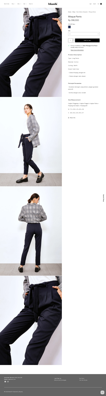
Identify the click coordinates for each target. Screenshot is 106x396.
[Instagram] (8, 381)
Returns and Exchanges (60, 380)
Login (90, 3)
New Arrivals (6, 3)
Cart (98, 3)
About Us (31, 3)
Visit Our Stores (83, 380)
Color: (71, 24)
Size (69, 30)
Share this (72, 117)
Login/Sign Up (57, 378)
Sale (24, 3)
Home (69, 12)
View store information (77, 50)
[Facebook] (5, 381)
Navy (69, 27)
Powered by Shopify (18, 391)
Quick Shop (104, 198)
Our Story (81, 378)
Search (94, 3)
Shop (13, 3)
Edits (19, 3)
